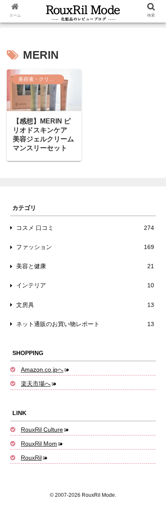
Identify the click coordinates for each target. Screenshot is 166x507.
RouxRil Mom (39, 443)
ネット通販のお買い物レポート (85, 324)
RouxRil (31, 457)
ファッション (85, 246)
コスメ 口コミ (85, 227)
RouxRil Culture (42, 429)
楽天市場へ (36, 383)
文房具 (85, 304)
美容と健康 (85, 266)
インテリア (85, 285)
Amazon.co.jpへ (42, 369)
